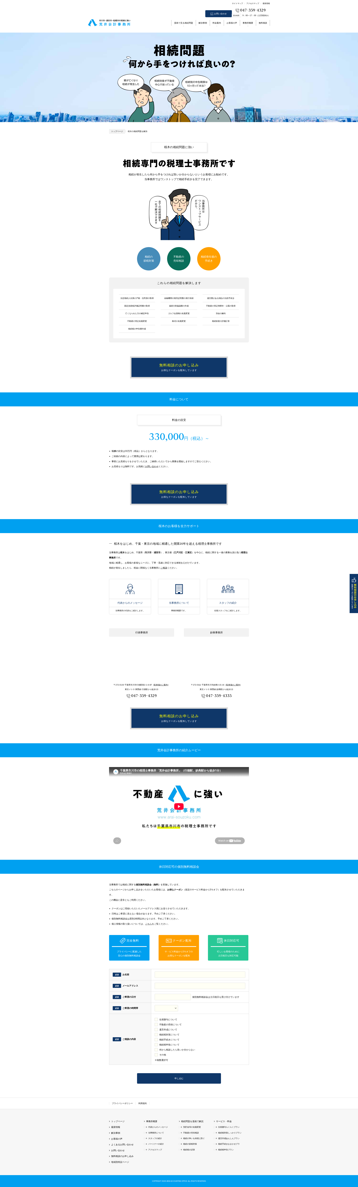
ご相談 (164, 568)
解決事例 (203, 23)
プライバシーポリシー (122, 1103)
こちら (148, 924)
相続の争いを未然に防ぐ (194, 1138)
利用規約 (142, 1103)
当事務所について (179, 589)
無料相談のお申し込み (354, 593)
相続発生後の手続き (209, 258)
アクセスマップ (252, 3)
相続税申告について (169, 1045)
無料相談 (263, 23)
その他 (162, 1055)
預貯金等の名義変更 (192, 1127)
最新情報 (266, 3)
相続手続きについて (169, 1039)
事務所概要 (248, 23)
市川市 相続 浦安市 (109, 22)
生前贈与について (168, 1019)
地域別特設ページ (120, 1162)
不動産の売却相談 (178, 258)
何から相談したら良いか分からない (177, 1050)
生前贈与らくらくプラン (229, 1127)
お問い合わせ (220, 13)
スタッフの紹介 (228, 589)
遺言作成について (168, 1029)
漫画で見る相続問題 (183, 23)
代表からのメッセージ (130, 589)
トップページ (117, 131)
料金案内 (217, 23)
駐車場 (161, 685)
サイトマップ (237, 3)
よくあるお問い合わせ (122, 1144)
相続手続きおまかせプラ (229, 1144)
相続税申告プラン (226, 1150)
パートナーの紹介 (156, 1144)
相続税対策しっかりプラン (230, 1133)
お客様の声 (232, 23)
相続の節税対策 (148, 258)
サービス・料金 (224, 1121)
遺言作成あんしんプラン (229, 1138)
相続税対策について (169, 1034)
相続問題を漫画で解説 (192, 1121)
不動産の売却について (170, 1024)
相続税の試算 (189, 1150)
